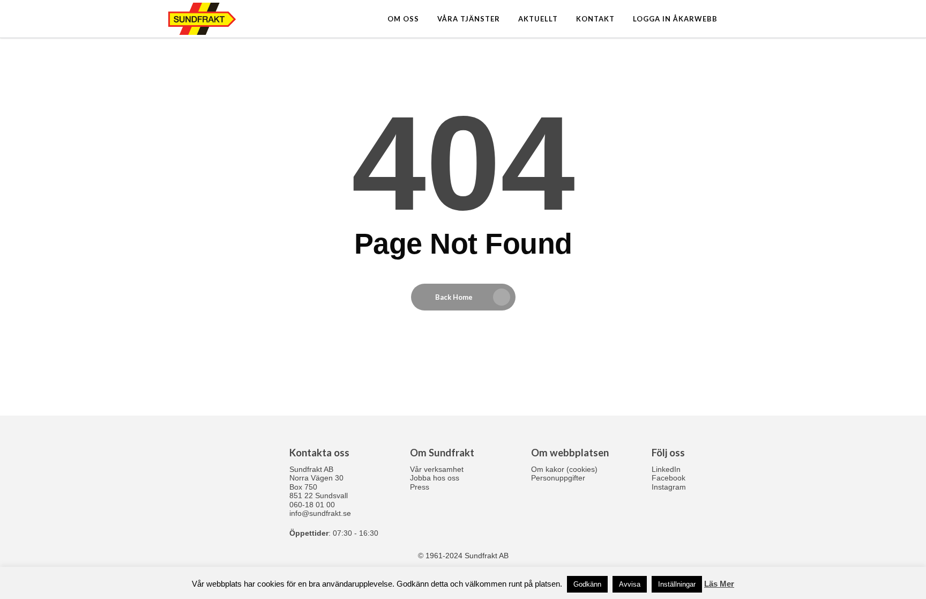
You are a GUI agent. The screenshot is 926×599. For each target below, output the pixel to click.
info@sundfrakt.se (320, 513)
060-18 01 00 (312, 504)
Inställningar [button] (677, 584)
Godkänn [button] (587, 584)
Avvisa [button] (629, 584)
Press (419, 487)
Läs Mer (719, 583)
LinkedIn (666, 469)
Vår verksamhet (437, 469)
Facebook (668, 478)
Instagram (669, 487)
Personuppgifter (558, 478)
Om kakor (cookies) (564, 469)
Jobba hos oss (434, 478)
